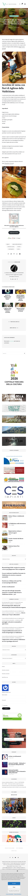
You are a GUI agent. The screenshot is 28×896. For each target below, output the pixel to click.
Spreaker (18, 858)
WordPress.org (5, 677)
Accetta (14, 883)
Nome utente (4, 695)
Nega (14, 887)
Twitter (15, 279)
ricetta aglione (11, 249)
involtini (18, 246)
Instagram (13, 858)
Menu (25, 4)
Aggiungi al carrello (14, 232)
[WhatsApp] (17, 254)
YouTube (15, 858)
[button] (17, 871)
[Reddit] (19, 254)
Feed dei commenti (5, 673)
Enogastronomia (14, 16)
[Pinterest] (14, 254)
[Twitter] (11, 254)
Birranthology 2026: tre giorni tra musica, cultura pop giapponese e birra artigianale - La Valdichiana (12, 603)
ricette (18, 249)
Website (11, 279)
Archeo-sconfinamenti (8, 586)
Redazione (11, 27)
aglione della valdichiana (17, 244)
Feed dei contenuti (5, 670)
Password (4, 700)
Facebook (17, 279)
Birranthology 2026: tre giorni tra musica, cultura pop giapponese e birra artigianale (13, 568)
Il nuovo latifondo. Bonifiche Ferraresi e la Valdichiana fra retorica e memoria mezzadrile (13, 575)
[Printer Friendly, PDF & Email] (14, 238)
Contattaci (14, 850)
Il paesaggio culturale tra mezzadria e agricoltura (12, 621)
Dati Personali (19, 848)
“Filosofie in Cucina (8, 163)
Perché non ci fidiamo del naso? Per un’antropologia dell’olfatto (11, 581)
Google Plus (13, 279)
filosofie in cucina (11, 246)
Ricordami (5, 705)
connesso (12, 341)
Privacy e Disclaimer (9, 894)
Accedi (3, 666)
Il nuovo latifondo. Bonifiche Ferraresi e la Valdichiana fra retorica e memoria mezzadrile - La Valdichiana (13, 628)
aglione (8, 244)
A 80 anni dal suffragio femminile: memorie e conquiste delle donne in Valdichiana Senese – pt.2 (12, 592)
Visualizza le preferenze (14, 891)
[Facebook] (8, 254)
